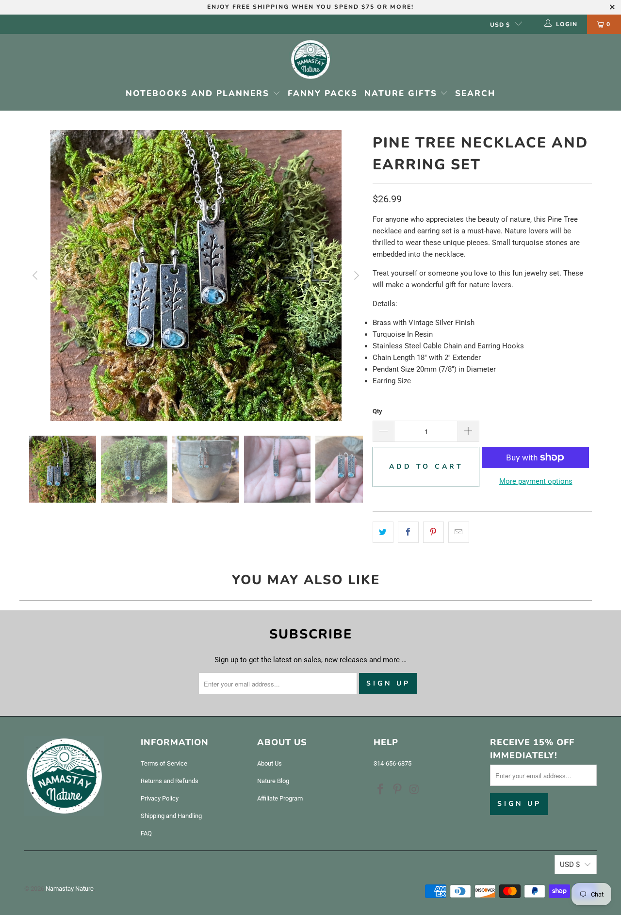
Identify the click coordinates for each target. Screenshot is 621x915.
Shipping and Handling (171, 815)
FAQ (146, 833)
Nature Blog (273, 780)
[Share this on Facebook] (408, 532)
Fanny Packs (323, 93)
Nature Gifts (402, 93)
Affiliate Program (280, 798)
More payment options (535, 481)
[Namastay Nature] (310, 60)
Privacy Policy (160, 798)
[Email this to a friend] (458, 532)
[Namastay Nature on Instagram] (414, 790)
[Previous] (36, 275)
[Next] (355, 275)
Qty (377, 411)
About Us (269, 763)
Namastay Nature (70, 888)
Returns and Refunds (169, 780)
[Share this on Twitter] (383, 532)
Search (475, 93)
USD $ (500, 25)
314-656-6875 (392, 763)
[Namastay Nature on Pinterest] (398, 790)
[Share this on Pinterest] (433, 532)
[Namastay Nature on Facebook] (381, 790)
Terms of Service (164, 763)
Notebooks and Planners (199, 93)
